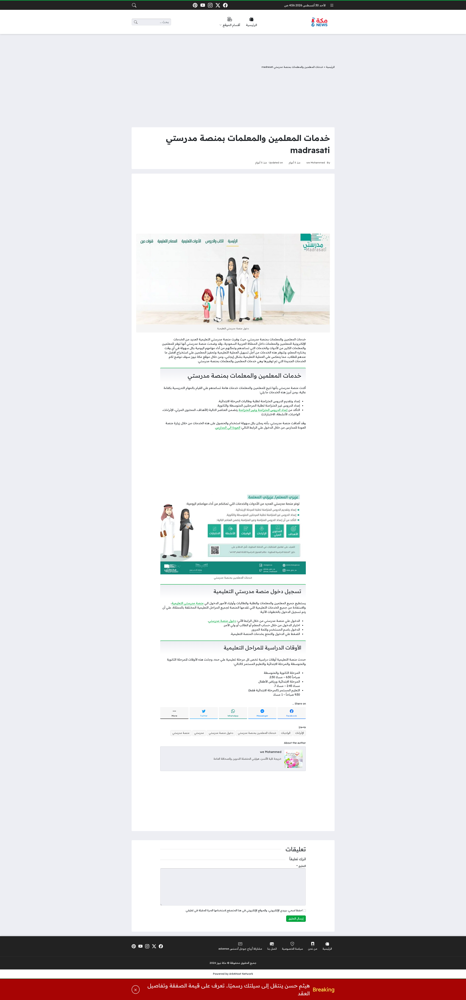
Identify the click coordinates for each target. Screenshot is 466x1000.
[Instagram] (210, 5)
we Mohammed (315, 162)
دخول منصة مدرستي (222, 621)
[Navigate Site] (331, 5)
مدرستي (199, 733)
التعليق (301, 866)
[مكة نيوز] (319, 22)
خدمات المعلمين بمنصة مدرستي (257, 733)
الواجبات (285, 733)
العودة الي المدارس (227, 427)
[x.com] (218, 5)
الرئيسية (330, 66)
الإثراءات (299, 733)
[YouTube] (203, 5)
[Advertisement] (233, 47)
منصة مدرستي (180, 733)
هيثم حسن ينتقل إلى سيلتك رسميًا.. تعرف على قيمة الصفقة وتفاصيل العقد (228, 989)
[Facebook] (225, 5)
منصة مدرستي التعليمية (188, 603)
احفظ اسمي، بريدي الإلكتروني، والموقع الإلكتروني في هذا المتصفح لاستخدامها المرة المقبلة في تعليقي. (244, 910)
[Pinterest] (195, 5)
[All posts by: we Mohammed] (293, 758)
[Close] (136, 989)
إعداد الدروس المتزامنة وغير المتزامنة (262, 410)
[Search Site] (134, 5)
